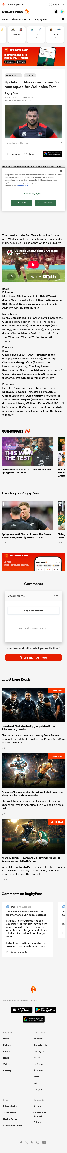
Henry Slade (52, 329)
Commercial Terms (12, 1125)
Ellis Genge (19, 391)
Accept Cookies (45, 202)
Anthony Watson (12, 307)
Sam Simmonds (46, 374)
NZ (35, 1083)
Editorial (38, 1122)
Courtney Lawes (39, 366)
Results (6, 1051)
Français (38, 1089)
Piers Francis (47, 321)
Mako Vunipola (21, 399)
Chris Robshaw (11, 374)
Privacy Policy (10, 1106)
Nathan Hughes (45, 354)
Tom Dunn (42, 388)
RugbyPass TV (43, 19)
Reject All (22, 202)
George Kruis (24, 362)
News (5, 19)
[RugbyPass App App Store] (22, 1010)
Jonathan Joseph (40, 325)
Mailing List (39, 1051)
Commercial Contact (40, 1114)
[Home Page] (15, 11)
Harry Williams (27, 403)
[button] (63, 19)
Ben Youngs (43, 337)
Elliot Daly (39, 296)
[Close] (60, 171)
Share (31, 154)
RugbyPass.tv (40, 1045)
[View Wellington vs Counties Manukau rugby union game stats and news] (17, 34)
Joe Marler (51, 399)
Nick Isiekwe (21, 358)
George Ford (10, 321)
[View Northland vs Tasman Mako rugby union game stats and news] (36, 34)
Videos (6, 1064)
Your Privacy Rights (32, 193)
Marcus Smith (29, 333)
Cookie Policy (10, 1119)
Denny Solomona (29, 304)
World (37, 1076)
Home (6, 1038)
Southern (38, 1070)
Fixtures (7, 1045)
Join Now (38, 1038)
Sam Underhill (29, 377)
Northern (38, 1063)
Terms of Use (9, 1112)
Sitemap (7, 1070)
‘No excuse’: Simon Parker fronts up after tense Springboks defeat (26, 913)
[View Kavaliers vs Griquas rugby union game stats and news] (55, 34)
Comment (15, 154)
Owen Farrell (41, 318)
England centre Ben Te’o (16, 143)
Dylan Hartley (34, 395)
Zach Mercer (37, 370)
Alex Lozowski (21, 329)
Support (38, 1106)
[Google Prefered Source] (51, 154)
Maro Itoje (49, 358)
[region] (33, 189)
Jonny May (9, 300)
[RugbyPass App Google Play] (45, 1010)
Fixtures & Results (22, 19)
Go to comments (17, 951)
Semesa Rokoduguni (50, 300)
